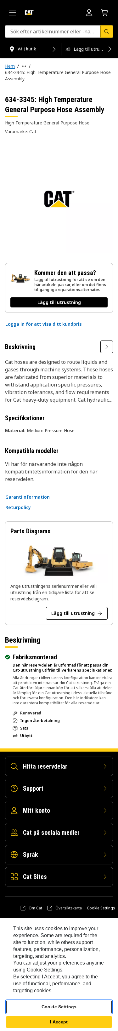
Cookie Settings (101, 908)
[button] (43, 324)
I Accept (59, 1021)
